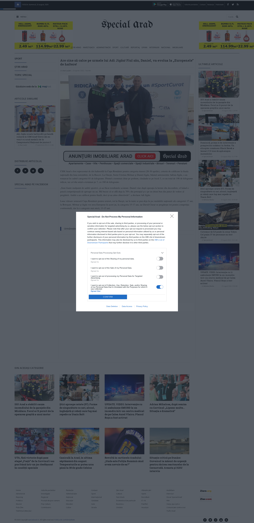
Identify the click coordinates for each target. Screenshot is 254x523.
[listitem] (127, 252)
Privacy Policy (142, 306)
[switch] (159, 258)
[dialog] (127, 261)
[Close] (172, 216)
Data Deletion (112, 306)
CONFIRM (108, 297)
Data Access (127, 306)
